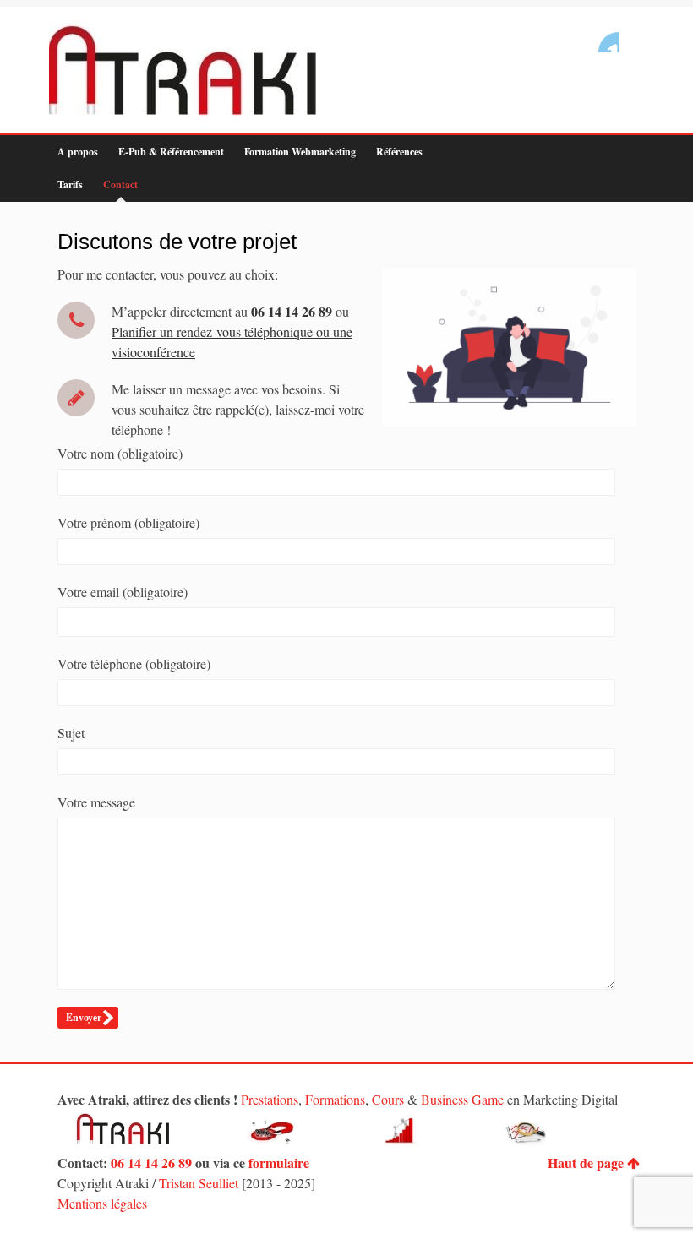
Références (399, 151)
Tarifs (70, 184)
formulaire (278, 1162)
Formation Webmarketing (300, 151)
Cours (388, 1099)
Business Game (462, 1099)
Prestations (269, 1099)
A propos (77, 151)
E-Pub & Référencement (171, 151)
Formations (335, 1099)
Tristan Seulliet (198, 1183)
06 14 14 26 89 (151, 1162)
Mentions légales (102, 1203)
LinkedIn (608, 42)
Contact (120, 184)
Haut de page (586, 1162)
